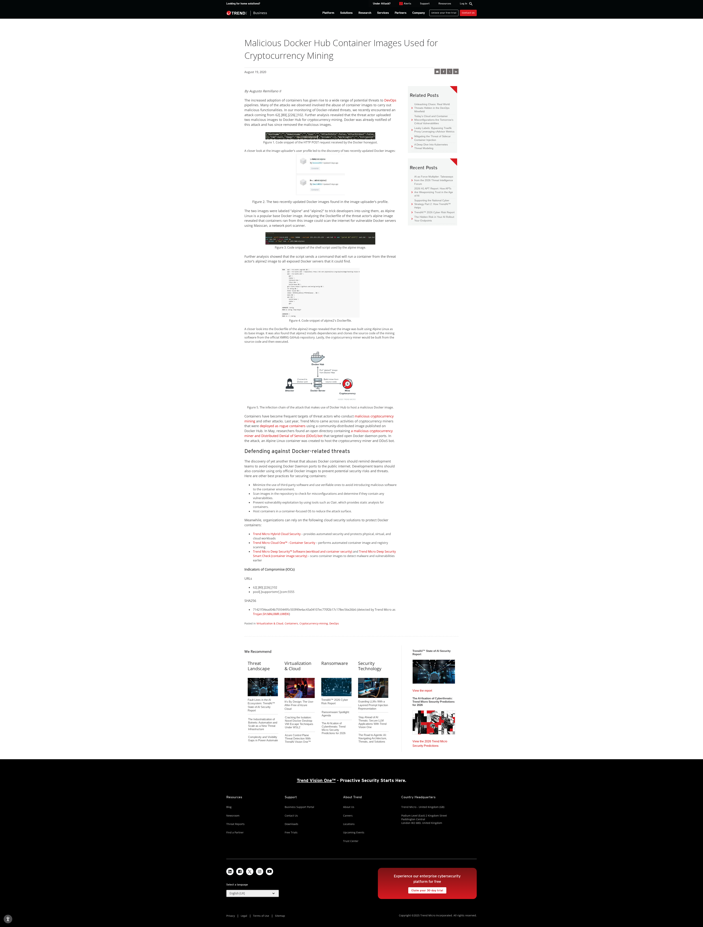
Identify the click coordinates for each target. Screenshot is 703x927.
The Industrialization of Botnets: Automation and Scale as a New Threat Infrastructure (262, 724)
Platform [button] (328, 12)
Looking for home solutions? (243, 3)
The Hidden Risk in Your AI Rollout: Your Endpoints (433, 218)
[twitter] (449, 71)
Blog (229, 807)
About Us (348, 807)
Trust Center (350, 841)
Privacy (230, 915)
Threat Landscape (259, 665)
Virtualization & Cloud (269, 623)
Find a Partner (235, 832)
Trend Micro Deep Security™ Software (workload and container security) (302, 551)
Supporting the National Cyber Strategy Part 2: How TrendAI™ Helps (431, 204)
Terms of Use (261, 915)
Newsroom (232, 815)
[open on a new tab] (249, 871)
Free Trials (291, 832)
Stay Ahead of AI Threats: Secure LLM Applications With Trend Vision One (372, 722)
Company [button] (418, 12)
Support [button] (425, 3)
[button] (252, 893)
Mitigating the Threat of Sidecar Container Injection (431, 138)
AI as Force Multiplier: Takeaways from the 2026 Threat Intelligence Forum (432, 180)
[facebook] (443, 71)
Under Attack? (381, 3)
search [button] (471, 4)
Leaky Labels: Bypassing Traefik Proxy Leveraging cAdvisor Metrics (433, 129)
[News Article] (437, 71)
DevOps (390, 100)
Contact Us (468, 12)
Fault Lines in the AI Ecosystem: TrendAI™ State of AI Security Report (261, 699)
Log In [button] (463, 3)
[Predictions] (433, 721)
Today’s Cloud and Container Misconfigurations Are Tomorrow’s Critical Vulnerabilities (432, 119)
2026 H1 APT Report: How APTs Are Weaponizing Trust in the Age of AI (432, 192)
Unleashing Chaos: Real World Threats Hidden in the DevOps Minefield (431, 108)
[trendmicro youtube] (269, 871)
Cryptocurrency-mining (314, 623)
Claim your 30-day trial (425, 889)
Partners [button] (400, 12)
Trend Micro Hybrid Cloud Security (277, 534)
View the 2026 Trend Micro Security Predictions (429, 742)
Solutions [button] (346, 12)
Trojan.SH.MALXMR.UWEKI (271, 614)
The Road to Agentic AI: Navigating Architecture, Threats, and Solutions (372, 738)
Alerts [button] (405, 3)
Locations (349, 824)
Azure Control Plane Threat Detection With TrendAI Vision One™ (298, 738)
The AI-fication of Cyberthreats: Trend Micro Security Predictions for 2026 (333, 728)
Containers (291, 623)
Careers (348, 815)
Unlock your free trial (442, 12)
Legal (244, 915)
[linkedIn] (456, 71)
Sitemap (280, 915)
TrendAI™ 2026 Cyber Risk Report (434, 212)
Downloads (291, 824)
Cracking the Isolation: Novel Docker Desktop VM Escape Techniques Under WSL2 (299, 722)
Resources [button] (444, 3)
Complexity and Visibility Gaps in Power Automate (263, 738)
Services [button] (383, 12)
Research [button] (364, 12)
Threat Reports (235, 824)
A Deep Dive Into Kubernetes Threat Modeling (430, 146)
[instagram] (259, 871)
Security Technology (369, 665)
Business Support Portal (299, 807)
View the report (422, 689)
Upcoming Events (353, 832)
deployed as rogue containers (283, 426)
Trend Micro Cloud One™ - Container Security (284, 543)
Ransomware (334, 663)
